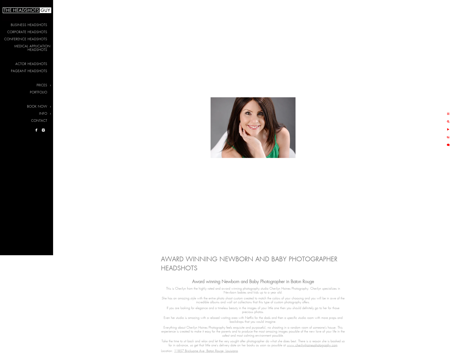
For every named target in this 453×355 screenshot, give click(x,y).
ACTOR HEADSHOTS (31, 64)
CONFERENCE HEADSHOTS (25, 39)
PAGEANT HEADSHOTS (29, 71)
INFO (43, 114)
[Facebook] (36, 130)
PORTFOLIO (38, 92)
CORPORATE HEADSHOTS (27, 32)
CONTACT (39, 121)
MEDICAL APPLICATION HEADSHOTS (32, 48)
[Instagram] (43, 130)
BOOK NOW (37, 106)
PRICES (42, 85)
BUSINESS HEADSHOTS (29, 25)
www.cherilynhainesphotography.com (312, 345)
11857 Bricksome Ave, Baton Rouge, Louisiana (206, 351)
